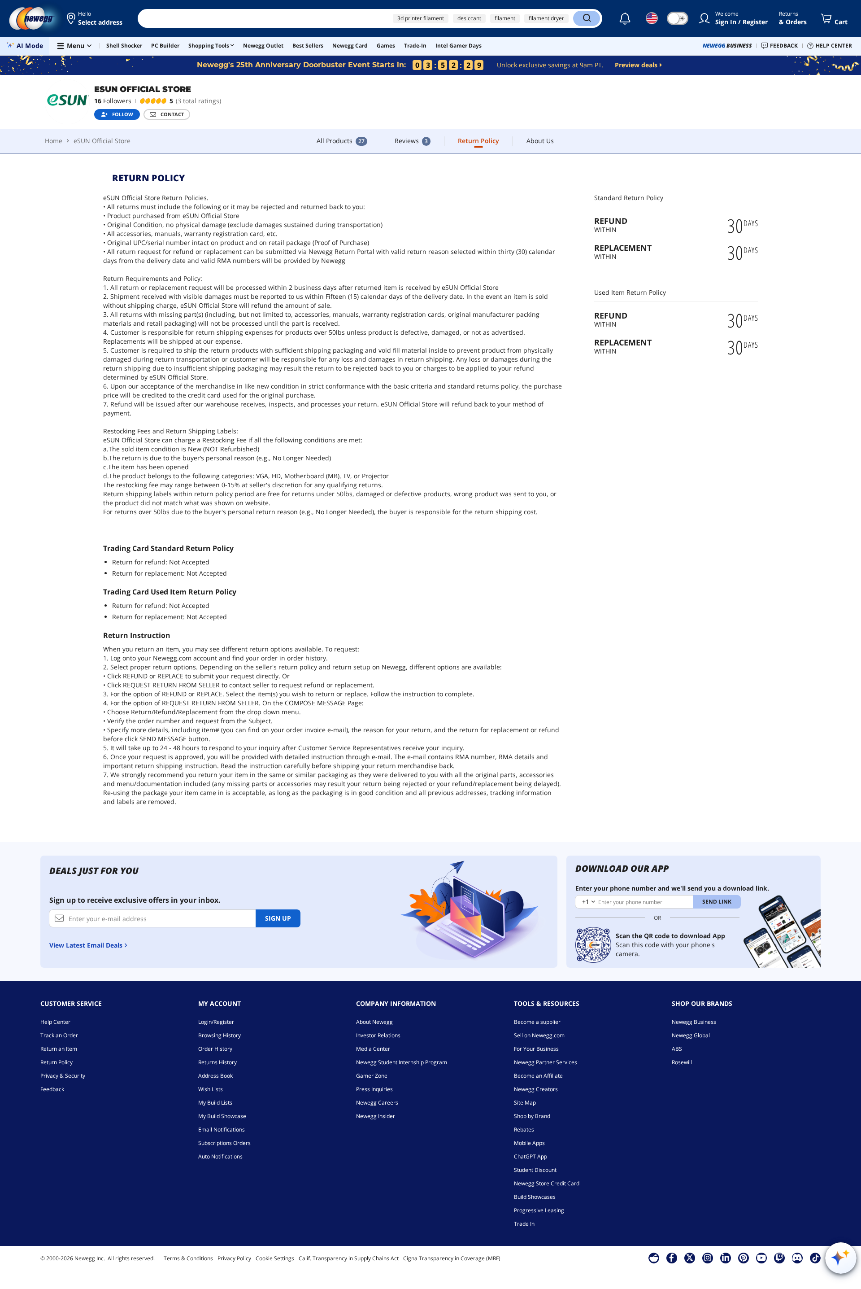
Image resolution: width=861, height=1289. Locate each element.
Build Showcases (535, 1197)
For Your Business (536, 1049)
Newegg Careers (377, 1102)
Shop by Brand (532, 1116)
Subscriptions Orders (224, 1143)
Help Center (55, 1022)
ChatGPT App (530, 1156)
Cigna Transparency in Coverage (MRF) (451, 1258)
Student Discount (535, 1170)
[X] (690, 1258)
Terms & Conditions (188, 1258)
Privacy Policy (234, 1258)
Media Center (373, 1049)
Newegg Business (694, 1022)
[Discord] (797, 1258)
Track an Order (59, 1035)
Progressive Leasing (539, 1210)
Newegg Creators (536, 1089)
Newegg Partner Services (545, 1062)
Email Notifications (221, 1129)
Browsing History (219, 1035)
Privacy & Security (62, 1075)
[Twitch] (779, 1258)
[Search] (586, 18)
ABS (677, 1049)
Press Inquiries (374, 1089)
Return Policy (56, 1062)
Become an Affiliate (538, 1075)
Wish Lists (210, 1089)
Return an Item (58, 1049)
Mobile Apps (529, 1143)
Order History (215, 1049)
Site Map (525, 1102)
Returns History (217, 1062)
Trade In (524, 1224)
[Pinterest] (743, 1258)
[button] (95, 18)
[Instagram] (707, 1258)
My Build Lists (215, 1102)
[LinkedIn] (725, 1258)
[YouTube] (761, 1258)
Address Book (215, 1075)
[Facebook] (671, 1258)
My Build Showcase (222, 1116)
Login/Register (216, 1022)
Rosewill (682, 1062)
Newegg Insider (375, 1116)
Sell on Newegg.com (539, 1035)
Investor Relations (378, 1035)
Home (53, 140)
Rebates (524, 1129)
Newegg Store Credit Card (546, 1183)
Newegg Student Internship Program (401, 1062)
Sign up (278, 918)
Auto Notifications (220, 1156)
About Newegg (374, 1022)
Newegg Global (691, 1035)
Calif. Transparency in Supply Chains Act (349, 1258)
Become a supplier (537, 1022)
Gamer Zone (371, 1075)
